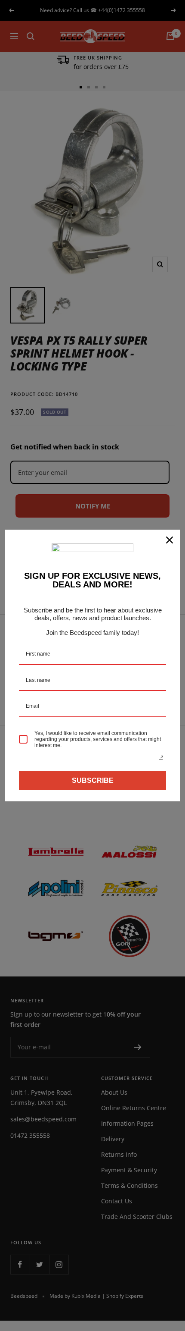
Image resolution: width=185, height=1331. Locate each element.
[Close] (169, 540)
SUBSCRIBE (93, 780)
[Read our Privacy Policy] (161, 758)
